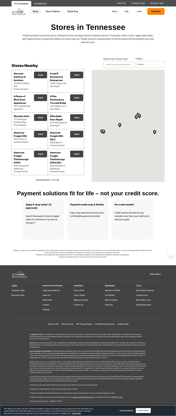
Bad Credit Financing (145, 290)
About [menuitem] (114, 11)
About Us (46, 295)
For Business (40, 4)
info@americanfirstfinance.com (83, 397)
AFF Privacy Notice (84, 324)
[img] (18, 11)
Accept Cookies (143, 410)
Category (139, 59)
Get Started (109, 295)
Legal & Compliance (51, 290)
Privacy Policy (67, 324)
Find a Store (79, 290)
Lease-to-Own (142, 295)
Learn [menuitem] (139, 11)
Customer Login (138, 3)
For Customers (21, 4)
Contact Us (78, 305)
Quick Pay (121, 3)
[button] (139, 116)
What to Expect (111, 300)
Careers (46, 305)
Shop (35, 11)
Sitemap (46, 309)
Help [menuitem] (126, 11)
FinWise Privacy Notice (104, 324)
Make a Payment (81, 300)
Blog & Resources (143, 305)
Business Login (157, 3)
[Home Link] (19, 274)
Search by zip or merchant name (115, 59)
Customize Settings (126, 410)
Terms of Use (53, 324)
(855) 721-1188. (117, 397)
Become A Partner (112, 290)
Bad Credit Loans (143, 300)
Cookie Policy (123, 324)
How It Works (53, 11)
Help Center (47, 300)
